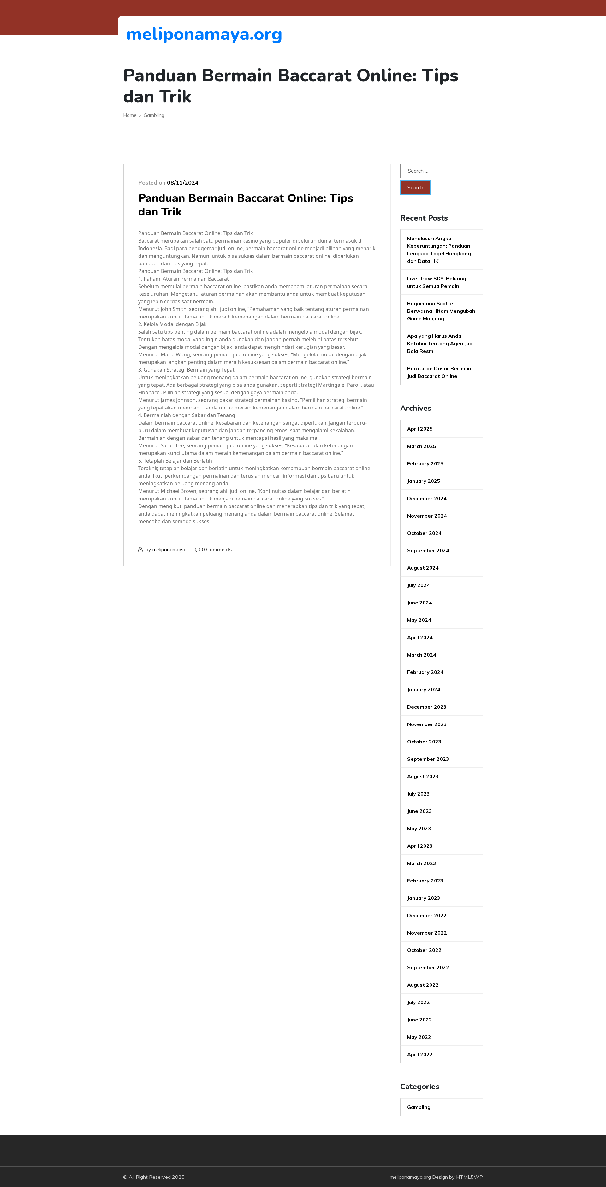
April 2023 (420, 846)
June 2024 (419, 602)
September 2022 (428, 967)
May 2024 (419, 620)
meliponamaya (168, 549)
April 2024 (420, 637)
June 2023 (419, 811)
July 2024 (418, 585)
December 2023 (427, 707)
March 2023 (421, 863)
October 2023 (424, 741)
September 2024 (428, 550)
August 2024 (423, 568)
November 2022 (427, 933)
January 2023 (423, 898)
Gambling (419, 1107)
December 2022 (427, 915)
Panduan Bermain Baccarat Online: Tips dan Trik (245, 205)
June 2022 (419, 1019)
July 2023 (418, 793)
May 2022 (419, 1037)
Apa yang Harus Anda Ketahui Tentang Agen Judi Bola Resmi (440, 343)
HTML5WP (469, 1177)
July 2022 (418, 1002)
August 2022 (423, 985)
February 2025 (425, 463)
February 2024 (425, 672)
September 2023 (428, 759)
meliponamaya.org (160, 34)
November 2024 (427, 515)
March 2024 (421, 654)
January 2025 (423, 481)
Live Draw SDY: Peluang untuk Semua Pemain (436, 282)
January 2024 (423, 689)
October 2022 (424, 950)
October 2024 (424, 533)
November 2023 (427, 724)
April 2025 (420, 429)
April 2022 (420, 1054)
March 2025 (421, 446)
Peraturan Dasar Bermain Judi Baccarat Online (439, 372)
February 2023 (425, 880)
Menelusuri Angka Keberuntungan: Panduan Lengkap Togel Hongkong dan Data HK (439, 249)
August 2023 (423, 776)
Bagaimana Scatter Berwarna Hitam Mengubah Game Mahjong (441, 311)
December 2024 (427, 498)
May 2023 (419, 828)
